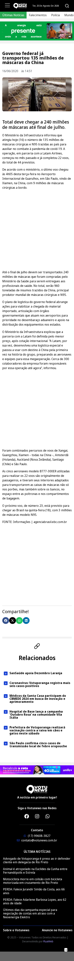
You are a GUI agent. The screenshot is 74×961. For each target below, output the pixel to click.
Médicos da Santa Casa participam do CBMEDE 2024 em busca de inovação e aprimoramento (37, 699)
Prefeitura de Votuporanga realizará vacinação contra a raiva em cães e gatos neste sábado (37, 730)
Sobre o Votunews (16, 930)
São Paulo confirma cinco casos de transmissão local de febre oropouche (38, 744)
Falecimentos (38, 15)
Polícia (55, 15)
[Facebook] (26, 816)
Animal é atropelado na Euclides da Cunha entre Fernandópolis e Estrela (35, 871)
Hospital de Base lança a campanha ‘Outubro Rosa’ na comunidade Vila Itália (36, 714)
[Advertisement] (37, 229)
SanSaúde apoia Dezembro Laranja (35, 673)
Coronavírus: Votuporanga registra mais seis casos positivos (39, 684)
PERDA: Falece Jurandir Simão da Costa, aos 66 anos (34, 891)
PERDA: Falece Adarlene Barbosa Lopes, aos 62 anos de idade (34, 901)
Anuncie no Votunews (57, 930)
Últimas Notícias (13, 15)
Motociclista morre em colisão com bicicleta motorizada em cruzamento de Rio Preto (32, 881)
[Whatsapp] (47, 816)
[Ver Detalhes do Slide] (37, 30)
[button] (5, 620)
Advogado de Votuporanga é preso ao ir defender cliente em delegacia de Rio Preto (36, 860)
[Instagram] (37, 816)
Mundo (69, 15)
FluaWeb (48, 941)
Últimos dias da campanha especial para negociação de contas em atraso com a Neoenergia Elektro (30, 913)
